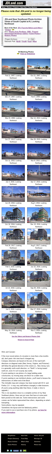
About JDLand (39, 435)
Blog (3, 7)
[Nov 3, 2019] (38, 329)
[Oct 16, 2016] (13, 223)
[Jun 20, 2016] (13, 201)
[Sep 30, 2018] (38, 286)
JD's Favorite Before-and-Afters (30, 28)
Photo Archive (12, 441)
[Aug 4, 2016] (38, 201)
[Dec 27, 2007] (13, 95)
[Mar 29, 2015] (38, 137)
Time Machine (32, 7)
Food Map (24, 438)
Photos (9, 7)
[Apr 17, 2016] (38, 180)
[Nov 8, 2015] (38, 159)
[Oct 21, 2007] (38, 74)
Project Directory (13, 438)
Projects (16, 7)
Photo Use (37, 444)
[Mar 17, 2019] (38, 307)
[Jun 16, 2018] (38, 265)
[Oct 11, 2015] (13, 159)
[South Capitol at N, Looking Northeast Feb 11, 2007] (13, 74)
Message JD (38, 438)
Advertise (37, 441)
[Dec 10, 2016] (38, 222)
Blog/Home (11, 435)
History (23, 444)
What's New (25, 441)
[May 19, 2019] (13, 329)
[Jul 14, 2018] (13, 286)
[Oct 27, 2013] (13, 138)
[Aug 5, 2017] (38, 244)
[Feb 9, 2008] (38, 95)
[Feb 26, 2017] (13, 244)
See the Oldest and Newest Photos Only (26, 336)
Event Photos (12, 444)
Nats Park (23, 7)
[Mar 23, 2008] (13, 116)
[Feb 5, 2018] (13, 265)
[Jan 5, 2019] (13, 307)
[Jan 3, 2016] (13, 180)
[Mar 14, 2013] (38, 116)
